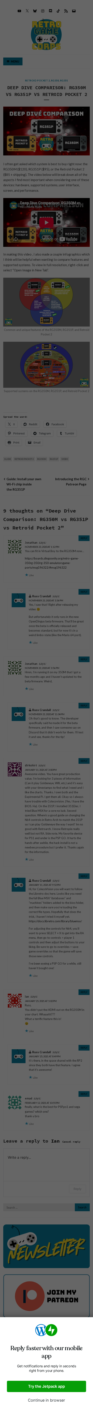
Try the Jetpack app (46, 1386)
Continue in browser (46, 1400)
